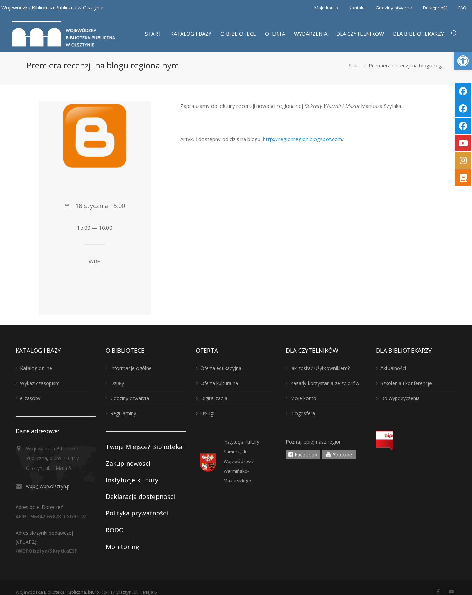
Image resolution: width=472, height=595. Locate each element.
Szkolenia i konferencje (406, 383)
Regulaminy (123, 413)
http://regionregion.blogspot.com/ (303, 139)
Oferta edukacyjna (221, 368)
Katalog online (36, 368)
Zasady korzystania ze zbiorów (324, 383)
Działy (117, 383)
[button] (463, 61)
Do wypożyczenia (400, 398)
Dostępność (435, 7)
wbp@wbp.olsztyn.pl (48, 486)
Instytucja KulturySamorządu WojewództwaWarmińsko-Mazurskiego (241, 461)
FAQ (462, 7)
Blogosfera (302, 413)
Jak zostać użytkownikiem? (320, 368)
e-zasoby (30, 398)
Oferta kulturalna (219, 383)
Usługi (207, 413)
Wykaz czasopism (40, 383)
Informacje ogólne (131, 368)
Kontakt (357, 7)
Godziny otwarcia (394, 7)
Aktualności (393, 368)
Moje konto (326, 7)
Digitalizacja (213, 398)
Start (354, 65)
